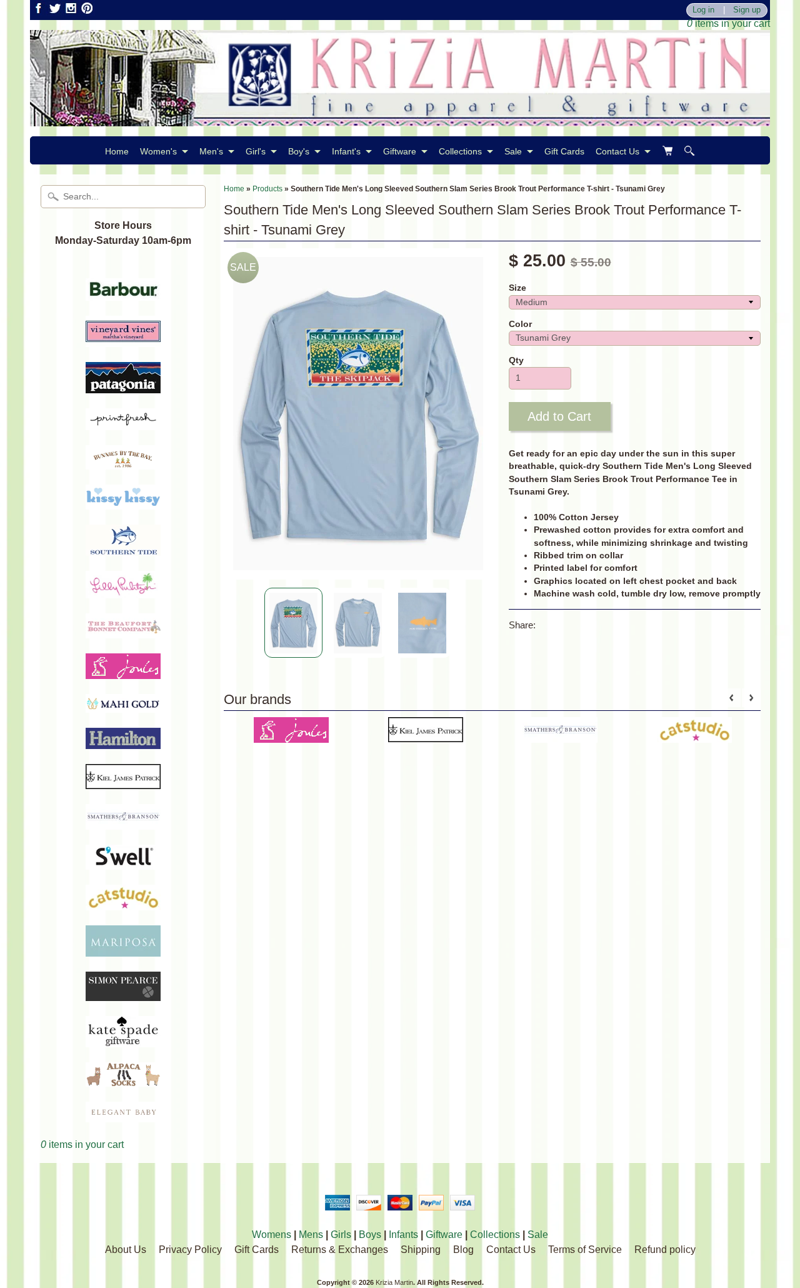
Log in (703, 10)
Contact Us (617, 151)
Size (517, 288)
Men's (211, 151)
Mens (311, 1234)
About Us (125, 1249)
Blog (463, 1249)
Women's (158, 151)
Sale (513, 151)
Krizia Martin (394, 1282)
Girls (341, 1234)
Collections (460, 151)
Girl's (256, 151)
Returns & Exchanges (339, 1249)
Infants (403, 1234)
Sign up (747, 10)
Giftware (399, 151)
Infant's (346, 151)
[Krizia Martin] (400, 118)
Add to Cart (559, 416)
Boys (370, 1234)
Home (117, 151)
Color (520, 324)
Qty (516, 360)
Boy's (298, 151)
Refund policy (665, 1249)
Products (267, 189)
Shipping (421, 1249)
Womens (271, 1234)
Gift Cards (564, 151)
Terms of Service (585, 1249)
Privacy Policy (190, 1249)
